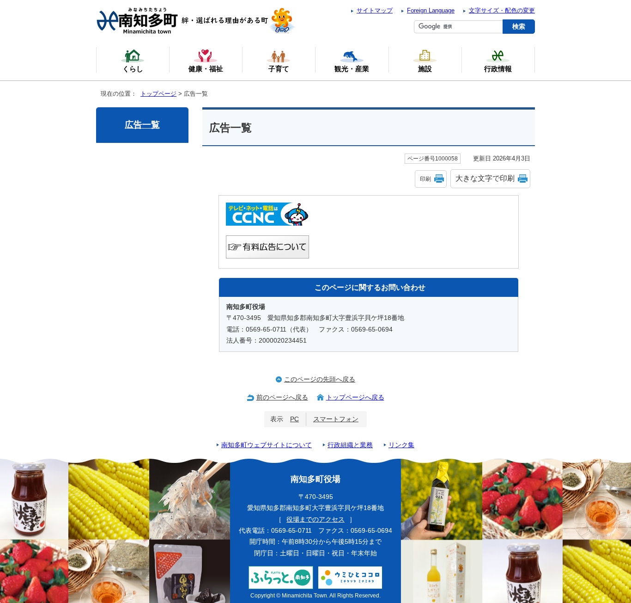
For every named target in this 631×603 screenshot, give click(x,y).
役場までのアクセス (315, 519)
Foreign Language (431, 10)
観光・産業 (351, 69)
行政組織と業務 (350, 445)
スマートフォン (335, 419)
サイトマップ (375, 10)
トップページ (158, 93)
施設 (425, 69)
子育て (278, 69)
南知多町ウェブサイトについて (266, 445)
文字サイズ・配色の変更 (502, 10)
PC (294, 419)
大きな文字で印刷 (485, 178)
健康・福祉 (205, 69)
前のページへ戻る (282, 397)
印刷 (425, 179)
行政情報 (498, 69)
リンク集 (401, 445)
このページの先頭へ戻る (319, 379)
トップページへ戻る (355, 397)
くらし (132, 69)
